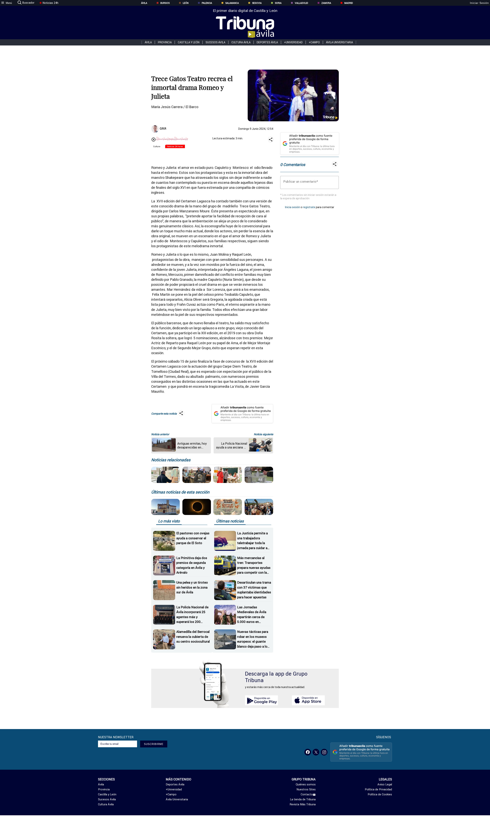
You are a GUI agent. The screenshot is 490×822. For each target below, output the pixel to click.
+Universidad (293, 42)
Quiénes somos (306, 784)
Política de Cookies (380, 794)
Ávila (144, 3)
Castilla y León (188, 42)
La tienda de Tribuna (303, 799)
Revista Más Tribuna (303, 804)
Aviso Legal (384, 784)
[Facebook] (307, 752)
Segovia (257, 3)
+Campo (314, 42)
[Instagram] (324, 752)
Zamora (326, 3)
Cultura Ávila (241, 42)
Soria (278, 3)
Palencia (207, 3)
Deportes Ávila (267, 42)
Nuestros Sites (306, 789)
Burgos (165, 3)
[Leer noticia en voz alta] (153, 140)
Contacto (307, 794)
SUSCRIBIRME (153, 744)
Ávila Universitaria (339, 42)
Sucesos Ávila (215, 42)
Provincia (165, 42)
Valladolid (301, 3)
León (186, 3)
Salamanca (232, 3)
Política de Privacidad (378, 789)
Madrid (348, 3)
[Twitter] (316, 752)
